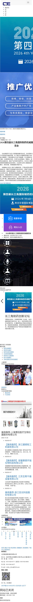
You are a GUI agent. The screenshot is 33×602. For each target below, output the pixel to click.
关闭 (1, 598)
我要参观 (2, 134)
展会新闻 (7, 393)
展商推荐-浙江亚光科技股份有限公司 (17, 493)
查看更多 (4, 387)
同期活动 (8, 183)
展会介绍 (7, 548)
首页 (2, 548)
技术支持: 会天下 (21, 585)
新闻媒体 (25, 548)
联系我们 (7, 549)
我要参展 (2, 131)
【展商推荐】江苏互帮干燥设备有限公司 (18, 477)
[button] (2, 301)
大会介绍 (2, 183)
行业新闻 (7, 395)
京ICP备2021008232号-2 (8, 585)
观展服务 (19, 548)
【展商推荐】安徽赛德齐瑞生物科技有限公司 (18, 461)
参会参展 (13, 548)
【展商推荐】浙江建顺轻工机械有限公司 (18, 445)
